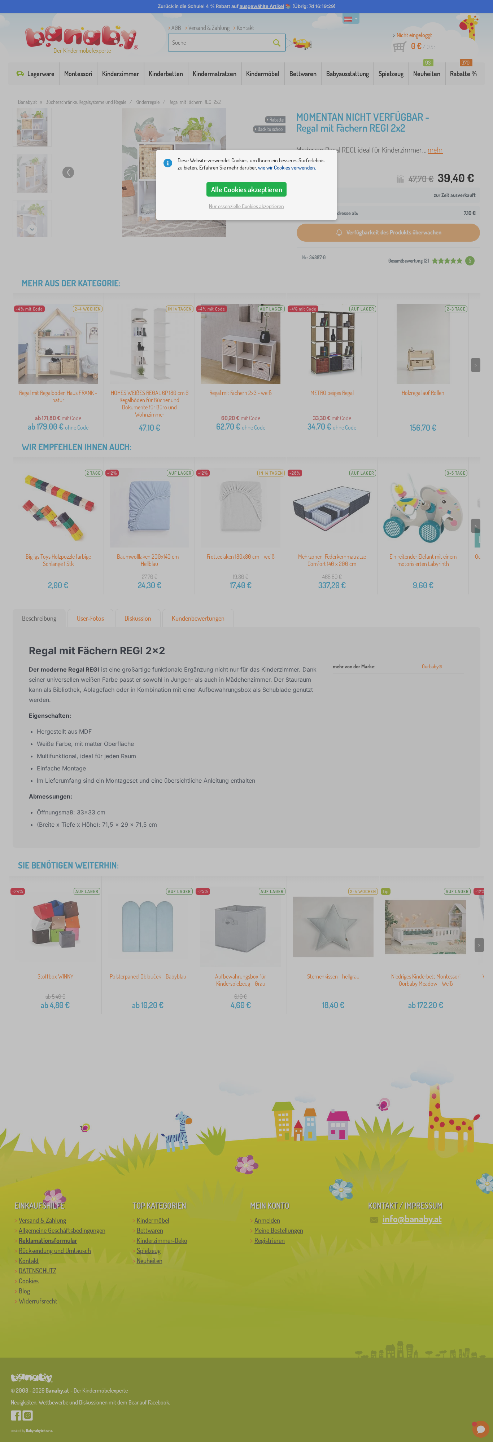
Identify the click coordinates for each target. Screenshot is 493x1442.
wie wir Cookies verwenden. (287, 167)
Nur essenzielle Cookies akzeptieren (246, 206)
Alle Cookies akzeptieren (246, 189)
